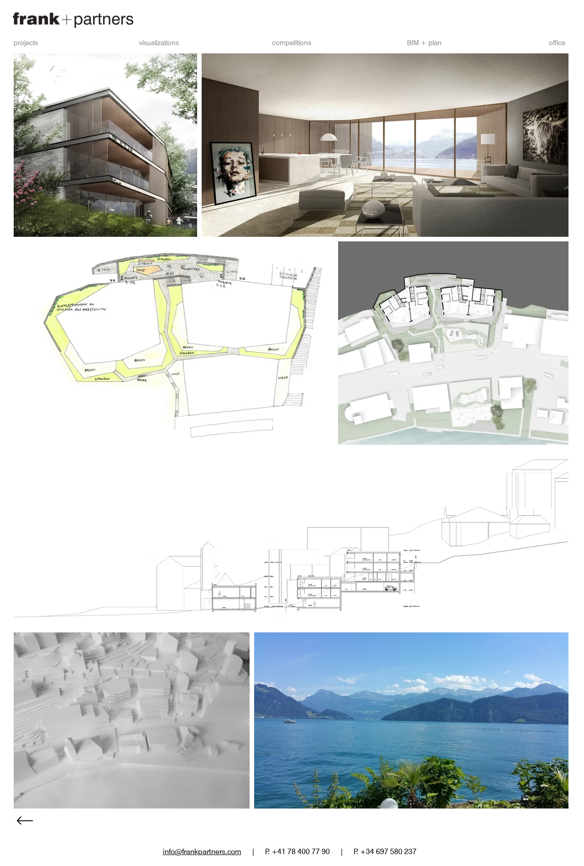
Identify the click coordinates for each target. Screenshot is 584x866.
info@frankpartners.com (202, 851)
